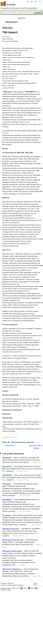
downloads (26, 213)
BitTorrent (19, 213)
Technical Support (12, 585)
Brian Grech (10, 445)
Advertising (20, 585)
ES (36, 1)
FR (40, 1)
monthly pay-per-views (30, 204)
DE (32, 1)
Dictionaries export (6, 588)
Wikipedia (21, 18)
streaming (5, 216)
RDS (20, 182)
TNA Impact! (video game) (12, 551)
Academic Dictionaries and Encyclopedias (19, 8)
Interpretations (12, 22)
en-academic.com (8, 3)
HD (19, 382)
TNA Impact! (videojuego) (11, 569)
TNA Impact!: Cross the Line (12, 540)
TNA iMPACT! (7, 475)
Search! (38, 12)
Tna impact (6, 515)
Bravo (39, 184)
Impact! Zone (12, 69)
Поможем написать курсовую (22, 442)
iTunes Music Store (20, 313)
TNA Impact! (6, 458)
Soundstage (11, 101)
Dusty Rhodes (8, 406)
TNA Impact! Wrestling (10, 529)
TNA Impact (6, 484)
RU (28, 1)
